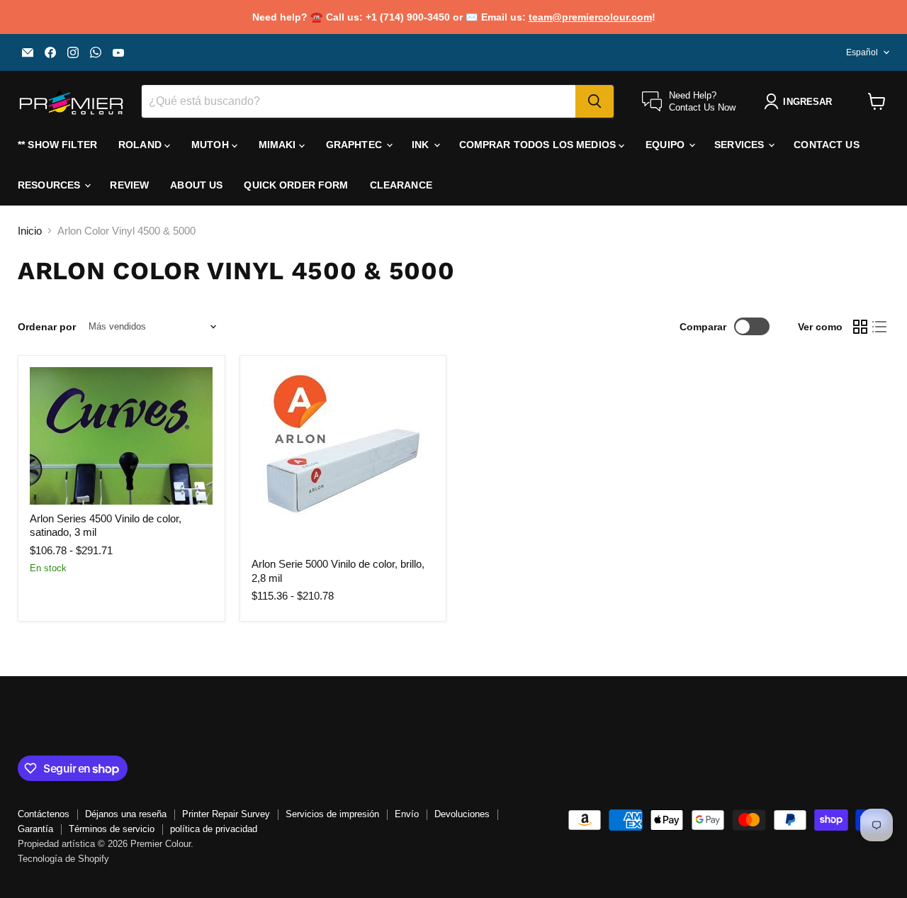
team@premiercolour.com (590, 17)
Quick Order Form (296, 185)
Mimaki (279, 144)
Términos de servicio (111, 829)
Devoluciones (462, 814)
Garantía (35, 829)
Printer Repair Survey (226, 814)
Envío (407, 814)
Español (862, 52)
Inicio (30, 231)
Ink (422, 144)
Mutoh (211, 144)
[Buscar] (594, 101)
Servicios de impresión (332, 814)
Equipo (666, 144)
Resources (50, 185)
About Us (196, 185)
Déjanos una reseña (126, 814)
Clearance (401, 185)
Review (129, 185)
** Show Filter (57, 144)
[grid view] (860, 327)
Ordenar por (47, 326)
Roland (141, 144)
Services (740, 144)
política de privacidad (213, 829)
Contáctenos (43, 814)
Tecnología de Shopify (63, 858)
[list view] (880, 327)
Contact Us (826, 144)
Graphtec (355, 144)
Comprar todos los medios (539, 144)
